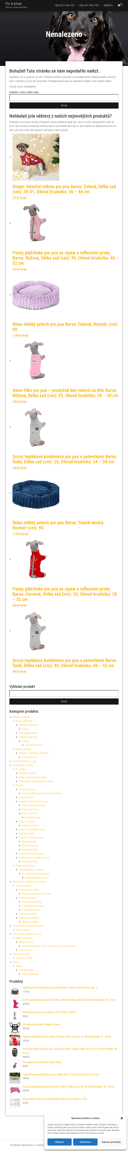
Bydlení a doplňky (21, 716)
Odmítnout (85, 1142)
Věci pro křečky (23, 885)
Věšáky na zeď (29, 757)
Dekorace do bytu (21, 954)
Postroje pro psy (30, 845)
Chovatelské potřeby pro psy (26, 933)
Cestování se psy (27, 789)
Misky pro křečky (30, 921)
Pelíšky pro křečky (28, 913)
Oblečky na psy (65, 5)
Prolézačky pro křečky (33, 905)
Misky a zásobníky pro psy (32, 829)
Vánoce (26, 741)
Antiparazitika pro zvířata (31, 869)
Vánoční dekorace (34, 745)
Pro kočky (20, 769)
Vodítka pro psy (29, 849)
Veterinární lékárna (25, 865)
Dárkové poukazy (30, 974)
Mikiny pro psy (26, 941)
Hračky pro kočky (27, 773)
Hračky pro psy (26, 797)
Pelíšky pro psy (29, 861)
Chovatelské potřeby (22, 765)
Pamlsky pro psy (30, 825)
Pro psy (19, 785)
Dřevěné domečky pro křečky (36, 893)
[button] (121, 1118)
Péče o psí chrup (30, 809)
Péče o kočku (22, 930)
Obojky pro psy (89, 5)
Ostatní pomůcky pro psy (31, 853)
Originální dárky (26, 970)
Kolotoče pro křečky (32, 901)
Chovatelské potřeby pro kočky (27, 925)
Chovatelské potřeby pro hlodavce (29, 881)
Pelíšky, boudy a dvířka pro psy (34, 857)
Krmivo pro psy (26, 821)
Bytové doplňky (23, 749)
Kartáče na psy (32, 817)
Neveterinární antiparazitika (35, 873)
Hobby (15, 962)
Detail (23, 197)
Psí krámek (13, 4)
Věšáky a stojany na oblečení (33, 753)
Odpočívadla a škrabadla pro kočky (36, 781)
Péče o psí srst (29, 813)
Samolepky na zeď (28, 732)
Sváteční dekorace (28, 737)
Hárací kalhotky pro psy (33, 805)
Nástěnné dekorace (28, 724)
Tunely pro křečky (30, 909)
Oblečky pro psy (24, 938)
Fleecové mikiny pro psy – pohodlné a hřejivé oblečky (48, 946)
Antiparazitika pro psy (36, 877)
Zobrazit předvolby (111, 1142)
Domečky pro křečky (29, 889)
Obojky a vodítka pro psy (31, 837)
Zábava (19, 966)
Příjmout (59, 1142)
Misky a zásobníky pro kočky (33, 777)
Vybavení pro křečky (29, 917)
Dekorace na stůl (24, 958)
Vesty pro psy (26, 950)
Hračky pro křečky (28, 897)
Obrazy (108, 5)
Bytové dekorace (24, 721)
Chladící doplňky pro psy (24, 761)
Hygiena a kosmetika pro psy (33, 801)
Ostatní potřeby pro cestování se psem (41, 793)
